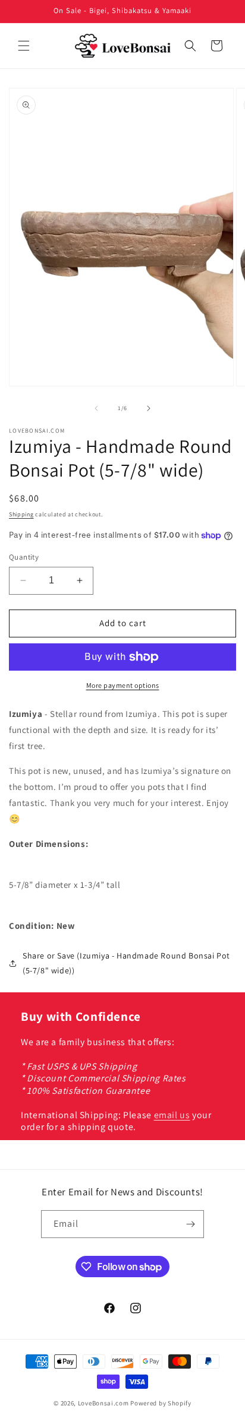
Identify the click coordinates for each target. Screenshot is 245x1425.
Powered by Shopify (160, 1403)
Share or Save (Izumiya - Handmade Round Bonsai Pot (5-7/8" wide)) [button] (126, 963)
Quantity (24, 557)
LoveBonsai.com (103, 1403)
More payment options (122, 685)
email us (172, 1115)
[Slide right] (149, 408)
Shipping (21, 514)
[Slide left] (96, 408)
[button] (24, 46)
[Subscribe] (190, 1224)
